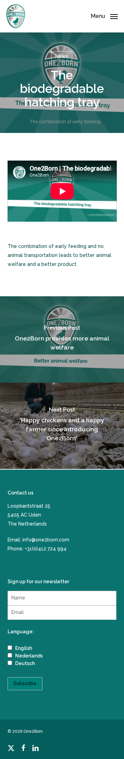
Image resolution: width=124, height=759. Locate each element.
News (61, 56)
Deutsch (24, 663)
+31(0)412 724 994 (45, 548)
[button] (104, 15)
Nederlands (28, 656)
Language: (21, 631)
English (23, 648)
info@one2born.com (45, 539)
